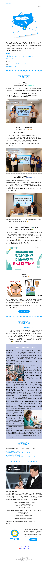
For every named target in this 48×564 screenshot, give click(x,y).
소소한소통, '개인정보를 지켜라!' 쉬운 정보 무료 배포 (16, 454)
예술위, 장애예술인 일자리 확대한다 (13, 455)
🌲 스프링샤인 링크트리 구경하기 (24, 546)
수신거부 (22, 560)
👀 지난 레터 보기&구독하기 (24, 550)
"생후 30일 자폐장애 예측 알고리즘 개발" (14, 451)
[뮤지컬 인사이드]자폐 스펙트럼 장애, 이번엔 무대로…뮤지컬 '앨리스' (19, 452)
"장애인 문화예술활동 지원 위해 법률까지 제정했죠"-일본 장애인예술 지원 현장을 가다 (22, 456)
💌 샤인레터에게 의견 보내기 (24, 548)
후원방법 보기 (33, 539)
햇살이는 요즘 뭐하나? (24, 311)
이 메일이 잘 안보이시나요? (10, 3)
